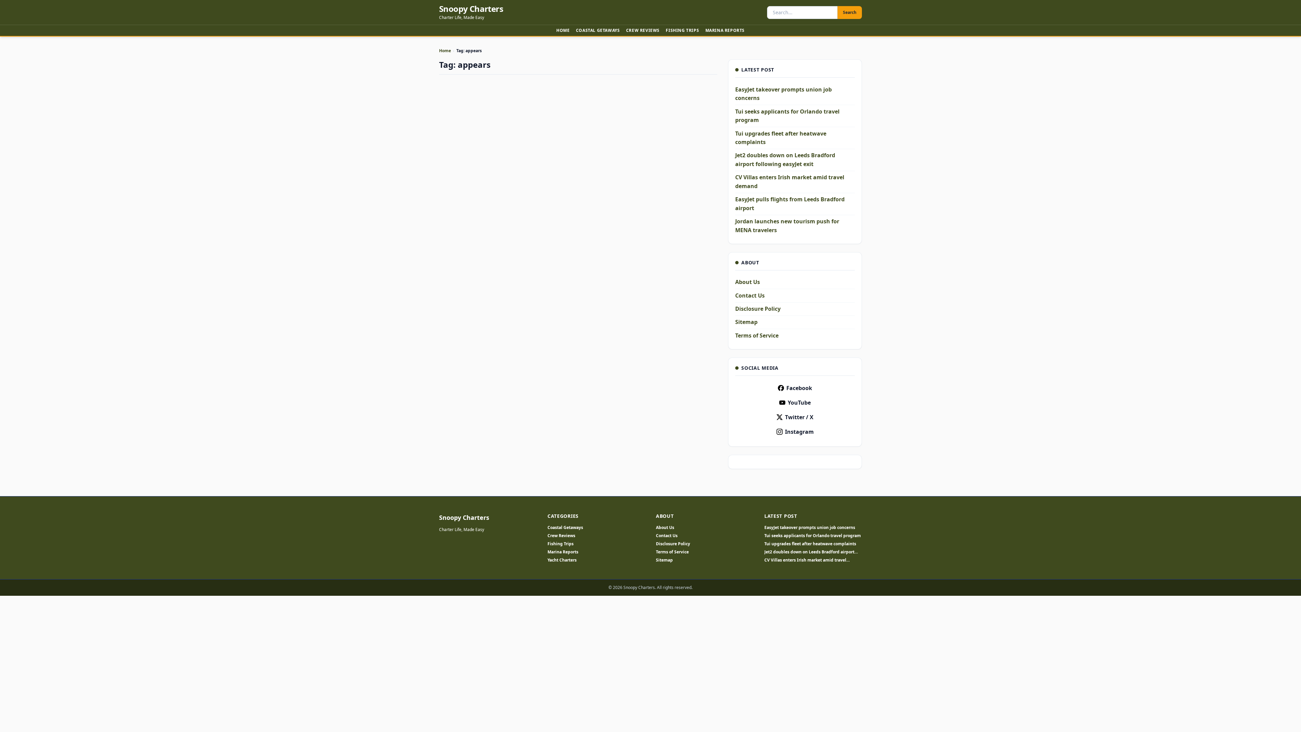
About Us (747, 282)
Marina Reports (725, 30)
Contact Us (750, 295)
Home (563, 30)
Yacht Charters (562, 560)
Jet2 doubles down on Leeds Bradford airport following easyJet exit (809, 552)
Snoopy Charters (471, 9)
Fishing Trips (682, 30)
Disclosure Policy (758, 308)
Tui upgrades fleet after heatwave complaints (810, 544)
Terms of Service (757, 335)
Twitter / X (799, 417)
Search (849, 12)
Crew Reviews (643, 30)
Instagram (799, 431)
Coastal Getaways (598, 30)
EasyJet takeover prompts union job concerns (809, 527)
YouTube (799, 402)
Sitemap (746, 322)
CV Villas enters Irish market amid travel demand (805, 560)
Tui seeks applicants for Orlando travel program (812, 535)
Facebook (799, 388)
